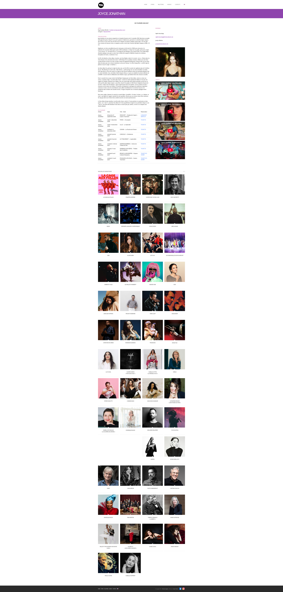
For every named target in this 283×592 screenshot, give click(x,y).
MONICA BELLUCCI (174, 459)
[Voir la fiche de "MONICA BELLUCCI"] (174, 456)
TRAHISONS (153, 342)
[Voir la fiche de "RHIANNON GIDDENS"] (130, 339)
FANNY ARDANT (174, 546)
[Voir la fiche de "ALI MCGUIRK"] (130, 252)
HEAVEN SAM (152, 284)
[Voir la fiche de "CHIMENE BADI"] (130, 397)
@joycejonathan (107, 31)
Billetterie (161, 4)
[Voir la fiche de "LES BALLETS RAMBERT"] (130, 281)
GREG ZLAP (152, 313)
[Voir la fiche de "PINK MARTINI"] (130, 514)
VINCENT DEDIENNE (130, 313)
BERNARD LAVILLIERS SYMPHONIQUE (130, 226)
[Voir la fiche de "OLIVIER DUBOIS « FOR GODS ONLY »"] (130, 368)
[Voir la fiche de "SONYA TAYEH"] (152, 223)
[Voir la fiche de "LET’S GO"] (152, 252)
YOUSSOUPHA (174, 430)
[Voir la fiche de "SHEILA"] (174, 368)
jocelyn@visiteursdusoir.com (162, 44)
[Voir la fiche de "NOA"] (174, 281)
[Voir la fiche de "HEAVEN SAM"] (152, 281)
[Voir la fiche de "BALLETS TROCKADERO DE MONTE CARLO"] (108, 543)
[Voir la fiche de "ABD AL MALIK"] (174, 223)
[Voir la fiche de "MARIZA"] (152, 456)
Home (145, 4)
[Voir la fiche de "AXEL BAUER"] (174, 310)
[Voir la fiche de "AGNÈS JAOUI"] (152, 543)
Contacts (177, 4)
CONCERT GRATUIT (144, 115)
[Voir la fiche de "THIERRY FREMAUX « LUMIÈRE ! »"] (152, 514)
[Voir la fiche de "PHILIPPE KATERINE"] (130, 194)
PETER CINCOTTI (108, 401)
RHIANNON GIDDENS (130, 342)
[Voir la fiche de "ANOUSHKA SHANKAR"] (152, 397)
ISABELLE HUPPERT (130, 575)
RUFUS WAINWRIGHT (152, 488)
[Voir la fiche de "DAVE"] (108, 485)
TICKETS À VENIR (144, 154)
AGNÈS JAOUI (152, 546)
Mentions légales (165, 588)
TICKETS (143, 120)
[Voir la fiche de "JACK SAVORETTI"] (174, 194)
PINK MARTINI (130, 517)
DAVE (108, 488)
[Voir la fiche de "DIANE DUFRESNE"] (174, 514)
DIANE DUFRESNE (174, 517)
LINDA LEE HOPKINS (108, 313)
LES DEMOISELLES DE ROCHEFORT (174, 255)
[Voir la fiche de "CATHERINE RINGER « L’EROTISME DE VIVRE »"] (174, 397)
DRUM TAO (174, 342)
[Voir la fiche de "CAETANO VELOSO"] (174, 485)
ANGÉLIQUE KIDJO (108, 517)
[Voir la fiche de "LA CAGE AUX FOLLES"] (108, 194)
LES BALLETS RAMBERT (130, 284)
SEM (108, 255)
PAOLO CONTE (108, 575)
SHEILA (174, 372)
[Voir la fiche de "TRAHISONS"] (152, 339)
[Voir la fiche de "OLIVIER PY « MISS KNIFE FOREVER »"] (130, 543)
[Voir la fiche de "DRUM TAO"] (174, 339)
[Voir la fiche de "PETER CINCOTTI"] (108, 397)
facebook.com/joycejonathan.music (117, 30)
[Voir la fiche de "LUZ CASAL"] (108, 368)
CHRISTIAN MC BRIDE (108, 342)
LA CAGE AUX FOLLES (108, 197)
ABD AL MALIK (174, 226)
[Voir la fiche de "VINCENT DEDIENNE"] (130, 310)
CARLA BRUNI (130, 488)
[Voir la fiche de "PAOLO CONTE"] (108, 572)
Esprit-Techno (175, 588)
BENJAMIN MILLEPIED (152, 430)
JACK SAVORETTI (175, 197)
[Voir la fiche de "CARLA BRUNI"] (130, 485)
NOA (175, 284)
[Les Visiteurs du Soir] (108, 4)
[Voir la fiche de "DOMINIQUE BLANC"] (130, 427)
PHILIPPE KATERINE (130, 197)
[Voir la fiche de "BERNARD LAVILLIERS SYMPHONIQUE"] (130, 223)
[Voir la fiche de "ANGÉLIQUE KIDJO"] (108, 514)
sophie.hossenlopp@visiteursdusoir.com (164, 37)
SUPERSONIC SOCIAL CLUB (152, 197)
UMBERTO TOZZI (108, 284)
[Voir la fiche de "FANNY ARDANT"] (174, 543)
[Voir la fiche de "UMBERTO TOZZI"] (108, 281)
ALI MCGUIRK (130, 255)
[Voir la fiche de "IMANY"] (108, 223)
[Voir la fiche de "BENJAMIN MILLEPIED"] (152, 426)
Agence (169, 4)
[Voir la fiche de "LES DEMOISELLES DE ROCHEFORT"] (174, 252)
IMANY (108, 226)
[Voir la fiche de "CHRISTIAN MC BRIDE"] (108, 339)
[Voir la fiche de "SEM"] (108, 252)
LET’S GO (152, 255)
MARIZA (152, 459)
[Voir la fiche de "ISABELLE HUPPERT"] (130, 572)
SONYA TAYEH (152, 226)
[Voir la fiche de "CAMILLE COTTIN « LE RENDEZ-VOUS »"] (152, 368)
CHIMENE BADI (130, 401)
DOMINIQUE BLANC (130, 430)
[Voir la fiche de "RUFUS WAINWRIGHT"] (152, 485)
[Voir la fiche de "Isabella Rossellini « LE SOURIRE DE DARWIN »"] (108, 426)
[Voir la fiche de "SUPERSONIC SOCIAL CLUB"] (152, 194)
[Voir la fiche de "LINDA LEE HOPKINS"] (108, 310)
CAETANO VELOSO (174, 488)
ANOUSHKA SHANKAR (152, 401)
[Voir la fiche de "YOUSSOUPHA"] (174, 426)
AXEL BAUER (175, 313)
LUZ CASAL (108, 372)
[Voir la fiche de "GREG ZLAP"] (152, 310)
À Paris (152, 4)
